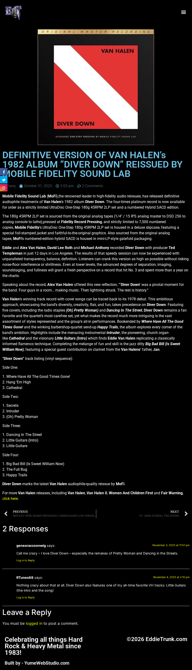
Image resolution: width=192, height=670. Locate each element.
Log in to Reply (25, 560)
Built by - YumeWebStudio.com (37, 663)
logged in (34, 623)
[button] (183, 12)
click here (10, 498)
